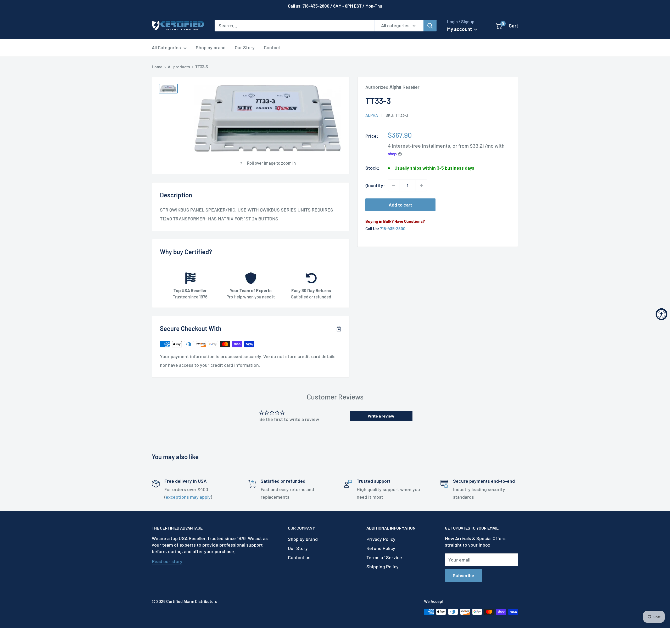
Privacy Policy (380, 539)
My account (460, 29)
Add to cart (400, 205)
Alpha (371, 115)
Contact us (299, 557)
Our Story (245, 47)
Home (157, 66)
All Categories (166, 47)
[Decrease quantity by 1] (393, 185)
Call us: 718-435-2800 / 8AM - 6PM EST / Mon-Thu (335, 5)
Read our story (167, 561)
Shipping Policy (382, 566)
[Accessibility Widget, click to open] (661, 314)
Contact (272, 47)
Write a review (381, 415)
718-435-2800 (392, 228)
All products (179, 66)
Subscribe (463, 575)
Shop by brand (211, 47)
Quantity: (375, 185)
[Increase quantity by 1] (421, 185)
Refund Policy (380, 548)
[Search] (430, 25)
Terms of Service (384, 557)
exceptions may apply (188, 497)
